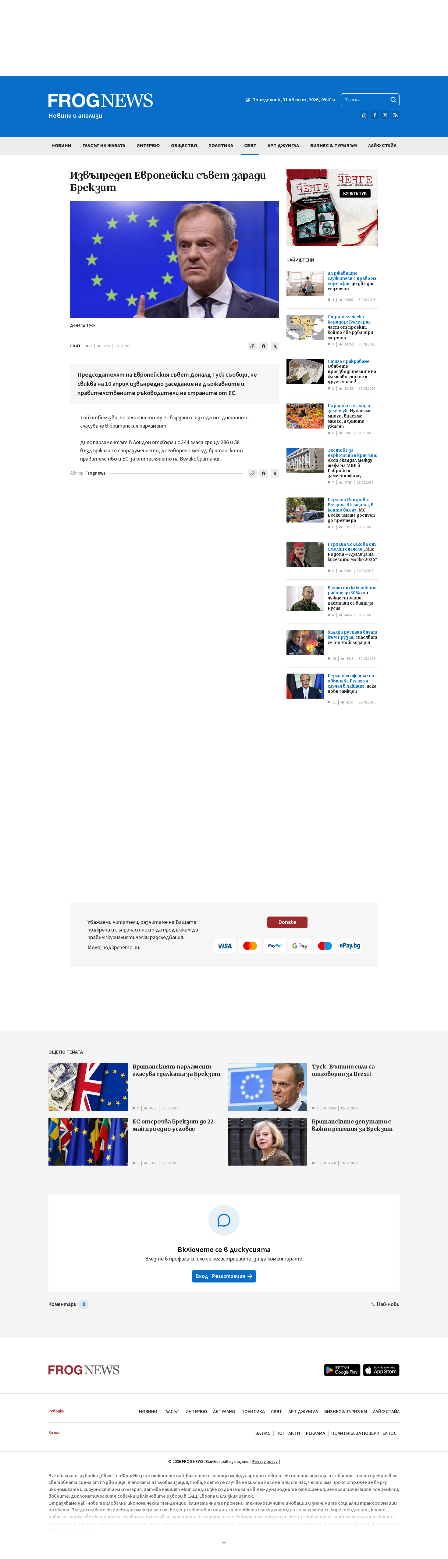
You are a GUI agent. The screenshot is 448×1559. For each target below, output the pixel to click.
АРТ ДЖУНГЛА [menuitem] (283, 145)
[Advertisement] (224, 37)
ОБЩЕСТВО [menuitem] (184, 145)
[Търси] (393, 100)
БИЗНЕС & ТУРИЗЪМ (345, 1411)
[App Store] (381, 1370)
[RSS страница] (396, 115)
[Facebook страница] (375, 115)
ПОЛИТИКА (253, 1411)
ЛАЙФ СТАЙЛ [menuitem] (382, 145)
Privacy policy (265, 1462)
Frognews (95, 473)
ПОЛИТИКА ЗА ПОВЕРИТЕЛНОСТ (365, 1433)
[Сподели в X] (275, 346)
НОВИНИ (148, 1411)
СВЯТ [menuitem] (250, 145)
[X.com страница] (385, 115)
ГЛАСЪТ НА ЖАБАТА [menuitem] (104, 145)
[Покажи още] (224, 1542)
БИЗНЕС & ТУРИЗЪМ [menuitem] (333, 145)
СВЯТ (75, 346)
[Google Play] (342, 1370)
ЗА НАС (262, 1433)
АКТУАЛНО (224, 1411)
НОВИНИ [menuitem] (61, 145)
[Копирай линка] (252, 346)
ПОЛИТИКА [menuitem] (220, 145)
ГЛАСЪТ (171, 1411)
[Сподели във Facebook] (263, 346)
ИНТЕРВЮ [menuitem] (148, 145)
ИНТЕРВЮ (196, 1411)
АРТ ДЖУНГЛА (303, 1411)
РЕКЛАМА (315, 1433)
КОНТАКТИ (288, 1433)
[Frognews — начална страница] (83, 1370)
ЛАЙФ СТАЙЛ (386, 1411)
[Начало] (364, 115)
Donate (287, 922)
